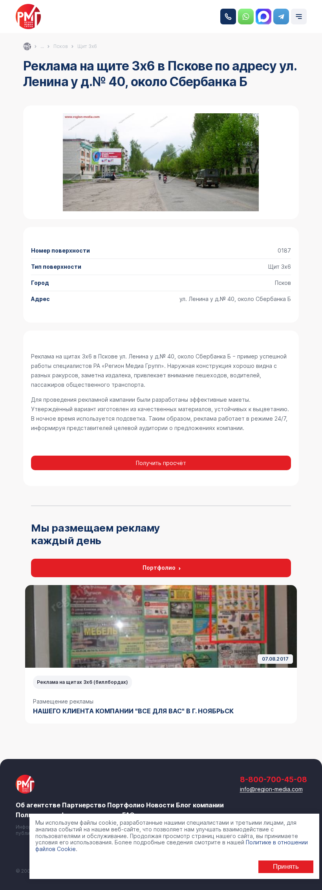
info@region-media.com (271, 789)
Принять (286, 866)
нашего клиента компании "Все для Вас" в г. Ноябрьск (133, 711)
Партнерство (84, 805)
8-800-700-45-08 (228, 16)
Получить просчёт (161, 463)
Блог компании (200, 805)
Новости (160, 805)
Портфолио (159, 567)
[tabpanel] (161, 654)
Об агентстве (38, 805)
